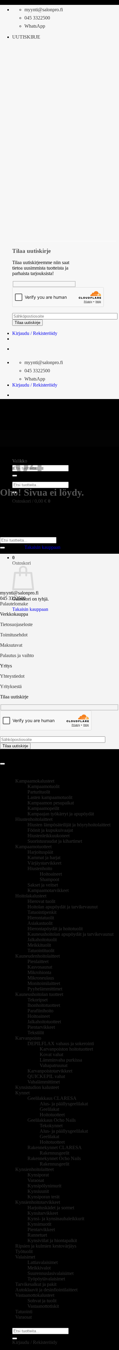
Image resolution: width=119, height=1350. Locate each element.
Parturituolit (38, 791)
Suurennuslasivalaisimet (50, 1273)
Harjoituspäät (40, 852)
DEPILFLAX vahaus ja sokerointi (60, 1043)
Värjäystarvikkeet (44, 863)
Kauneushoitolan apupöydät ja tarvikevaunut (70, 934)
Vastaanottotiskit (43, 1306)
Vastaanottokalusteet (34, 1295)
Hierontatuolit (40, 917)
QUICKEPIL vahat (46, 1076)
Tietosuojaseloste (16, 624)
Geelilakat (49, 1109)
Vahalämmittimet (43, 1081)
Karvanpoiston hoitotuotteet (66, 1049)
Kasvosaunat (39, 966)
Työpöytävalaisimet (46, 1278)
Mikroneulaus (40, 977)
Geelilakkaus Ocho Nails (51, 1120)
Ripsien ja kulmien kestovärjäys (45, 1245)
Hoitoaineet (51, 873)
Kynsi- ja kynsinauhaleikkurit (55, 1218)
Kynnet (22, 1092)
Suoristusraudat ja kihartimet (54, 841)
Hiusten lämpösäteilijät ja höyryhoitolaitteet (68, 824)
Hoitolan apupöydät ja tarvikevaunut (62, 906)
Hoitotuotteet (52, 1114)
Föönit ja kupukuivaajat (50, 830)
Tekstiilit (35, 1032)
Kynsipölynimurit (44, 1185)
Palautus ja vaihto (17, 655)
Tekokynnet (51, 1125)
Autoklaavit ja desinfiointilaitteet (46, 1289)
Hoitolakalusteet (30, 895)
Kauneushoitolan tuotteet (39, 994)
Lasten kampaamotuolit (49, 797)
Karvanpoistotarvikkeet (49, 1070)
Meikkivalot (39, 1267)
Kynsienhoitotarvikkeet (37, 1202)
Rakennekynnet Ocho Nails (54, 1158)
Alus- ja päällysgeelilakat (64, 1103)
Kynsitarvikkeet (42, 1213)
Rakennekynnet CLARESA (54, 1147)
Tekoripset (37, 999)
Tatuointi (23, 1311)
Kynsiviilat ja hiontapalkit (52, 1240)
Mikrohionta (39, 972)
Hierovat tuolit (41, 901)
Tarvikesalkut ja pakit (35, 1284)
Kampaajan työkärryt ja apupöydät (60, 813)
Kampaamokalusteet (34, 780)
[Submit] (2, 548)
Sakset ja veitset (42, 884)
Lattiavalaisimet (42, 1262)
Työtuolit (24, 1251)
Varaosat (35, 1180)
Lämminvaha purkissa (61, 1059)
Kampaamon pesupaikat (50, 802)
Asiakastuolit (39, 923)
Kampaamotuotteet (33, 846)
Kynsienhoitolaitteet (34, 1169)
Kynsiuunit (38, 1191)
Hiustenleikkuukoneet (48, 835)
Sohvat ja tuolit (41, 1300)
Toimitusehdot (13, 634)
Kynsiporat (38, 1174)
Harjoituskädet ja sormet (50, 1207)
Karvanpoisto (28, 1038)
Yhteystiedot (12, 676)
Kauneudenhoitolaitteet (37, 956)
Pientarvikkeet (41, 1027)
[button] (26, 37)
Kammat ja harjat (43, 857)
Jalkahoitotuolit (42, 939)
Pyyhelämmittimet (44, 988)
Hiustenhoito (39, 868)
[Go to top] (2, 764)
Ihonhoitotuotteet (43, 1005)
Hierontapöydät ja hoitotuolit (55, 928)
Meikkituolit (39, 945)
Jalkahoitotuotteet (44, 1021)
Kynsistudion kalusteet (37, 1087)
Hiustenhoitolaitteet (33, 819)
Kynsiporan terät (43, 1196)
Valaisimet (25, 1256)
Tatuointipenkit (41, 912)
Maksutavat (11, 645)
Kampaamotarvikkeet (48, 890)
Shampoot (49, 879)
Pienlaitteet (38, 961)
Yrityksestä (11, 686)
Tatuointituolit (40, 950)
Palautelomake (14, 603)
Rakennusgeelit (54, 1152)
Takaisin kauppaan (42, 547)
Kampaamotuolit (43, 786)
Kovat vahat (51, 1054)
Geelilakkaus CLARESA (52, 1098)
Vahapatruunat (53, 1065)
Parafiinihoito (40, 1010)
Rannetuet (37, 1235)
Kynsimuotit (39, 1224)
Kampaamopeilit (43, 808)
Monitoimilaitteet (43, 983)
